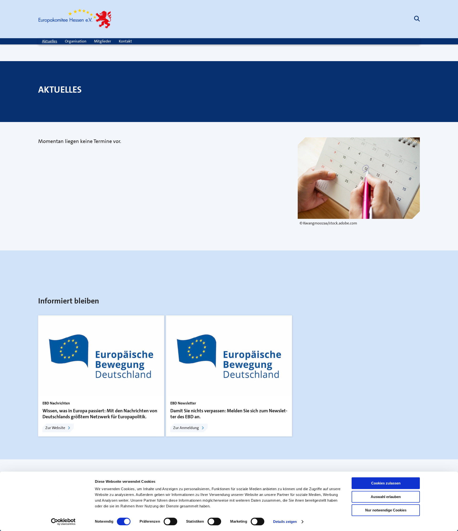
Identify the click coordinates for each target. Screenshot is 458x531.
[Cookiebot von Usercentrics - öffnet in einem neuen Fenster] (63, 521)
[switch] (170, 521)
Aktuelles (49, 41)
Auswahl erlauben (386, 497)
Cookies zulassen (386, 483)
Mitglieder (102, 41)
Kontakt (125, 41)
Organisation (75, 41)
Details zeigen (285, 522)
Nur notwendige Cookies (385, 510)
